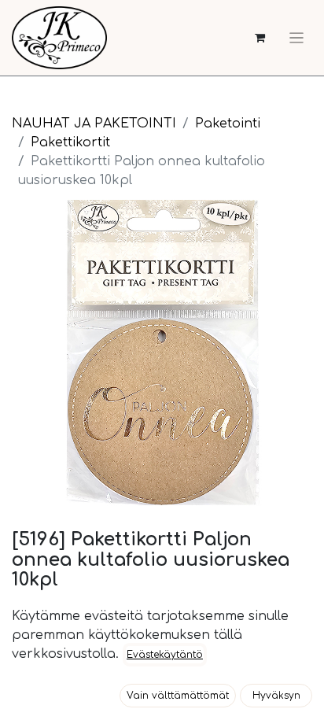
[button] (178, 695)
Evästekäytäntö (165, 654)
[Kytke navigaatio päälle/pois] (296, 38)
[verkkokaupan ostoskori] (259, 38)
